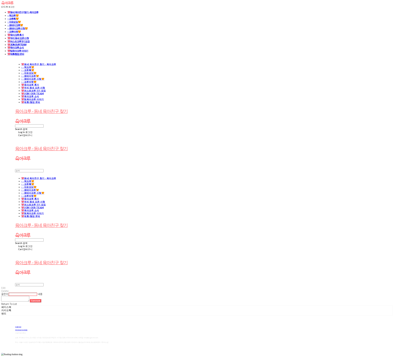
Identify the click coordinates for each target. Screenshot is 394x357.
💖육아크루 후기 (15, 35)
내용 (40, 294)
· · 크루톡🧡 (12, 18)
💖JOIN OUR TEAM (16, 44)
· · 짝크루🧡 (12, 15)
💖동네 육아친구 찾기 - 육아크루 (22, 12)
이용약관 (18, 327)
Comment (35, 301)
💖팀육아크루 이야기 (17, 51)
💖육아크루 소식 (15, 47)
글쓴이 (4, 294)
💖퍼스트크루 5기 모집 (18, 41)
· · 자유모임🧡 (14, 22)
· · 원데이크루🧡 (15, 25)
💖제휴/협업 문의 (15, 54)
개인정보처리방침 (21, 330)
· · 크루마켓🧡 (14, 31)
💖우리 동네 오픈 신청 (18, 38)
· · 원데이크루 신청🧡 (17, 28)
